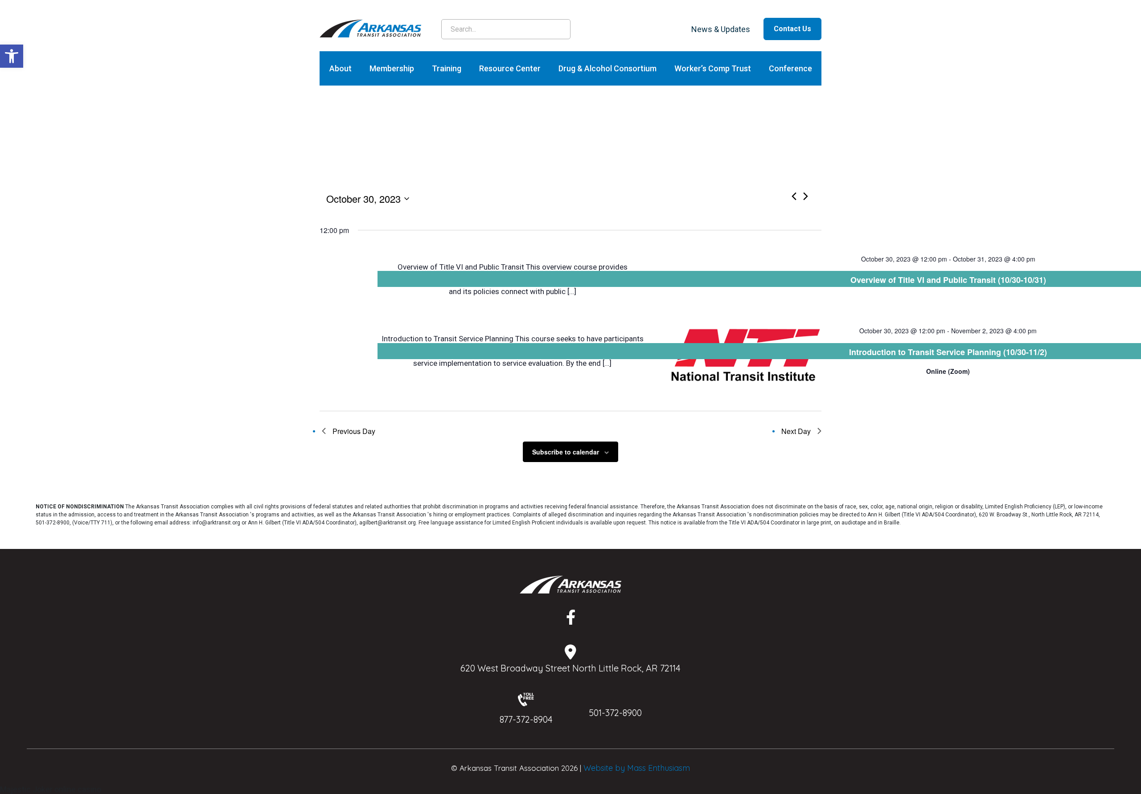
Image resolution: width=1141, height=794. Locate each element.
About (340, 68)
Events (529, 175)
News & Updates (720, 29)
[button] (11, 56)
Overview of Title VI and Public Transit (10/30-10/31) (948, 280)
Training (446, 68)
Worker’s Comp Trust (712, 68)
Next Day (796, 431)
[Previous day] (794, 196)
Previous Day (353, 431)
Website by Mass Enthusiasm (636, 768)
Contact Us (792, 29)
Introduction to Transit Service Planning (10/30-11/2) (948, 352)
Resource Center (510, 68)
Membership (391, 68)
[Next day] (805, 196)
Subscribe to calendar (565, 451)
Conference (790, 68)
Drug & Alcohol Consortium (607, 68)
